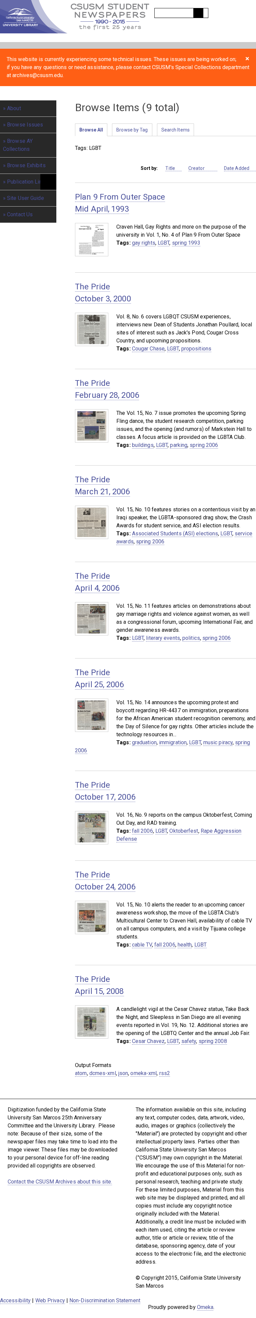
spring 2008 (213, 1041)
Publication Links (27, 182)
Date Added (236, 168)
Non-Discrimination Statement (104, 1300)
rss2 (164, 1073)
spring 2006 (204, 445)
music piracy (218, 742)
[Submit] (198, 13)
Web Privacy (50, 1300)
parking (178, 445)
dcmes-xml (102, 1073)
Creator (197, 168)
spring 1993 (186, 243)
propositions (196, 348)
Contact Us (20, 214)
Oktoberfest (183, 831)
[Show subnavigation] (48, 182)
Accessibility (15, 1300)
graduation (144, 742)
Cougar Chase (148, 348)
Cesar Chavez (148, 1041)
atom (81, 1073)
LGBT (163, 243)
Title (170, 168)
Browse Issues (25, 124)
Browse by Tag (132, 130)
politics (191, 638)
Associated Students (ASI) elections (175, 533)
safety (188, 1041)
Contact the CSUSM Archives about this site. (60, 1181)
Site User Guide (25, 198)
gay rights (143, 243)
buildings (143, 445)
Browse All (91, 130)
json (123, 1073)
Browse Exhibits (26, 165)
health (185, 945)
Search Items (175, 130)
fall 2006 (142, 831)
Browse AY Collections (18, 145)
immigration (173, 742)
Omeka (205, 1307)
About (14, 108)
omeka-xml (143, 1073)
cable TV (142, 945)
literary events (163, 638)
